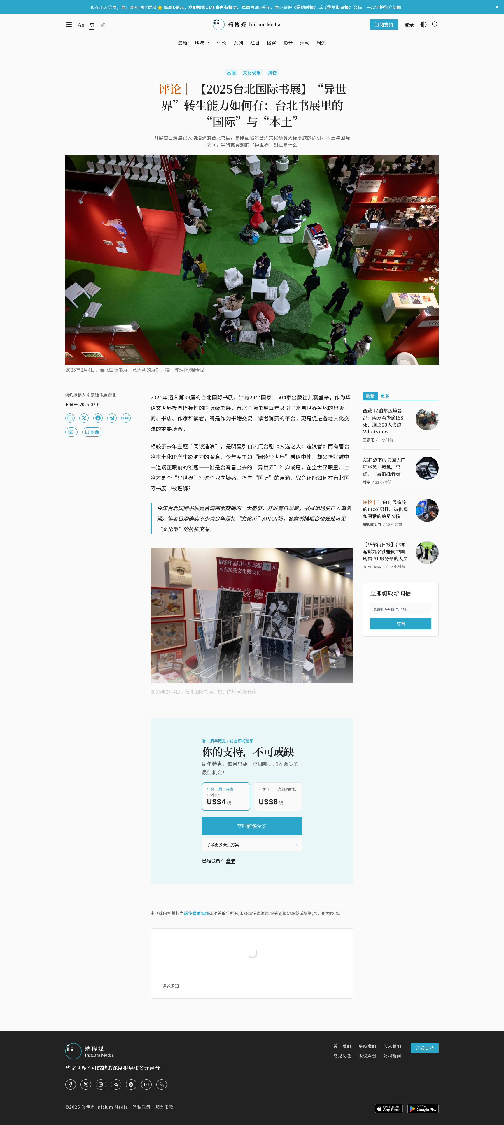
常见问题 (342, 1056)
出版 (231, 73)
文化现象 (252, 73)
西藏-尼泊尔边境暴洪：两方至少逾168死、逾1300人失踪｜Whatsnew (384, 421)
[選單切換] (207, 42)
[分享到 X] (84, 418)
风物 (272, 73)
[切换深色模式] (421, 24)
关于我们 (342, 1046)
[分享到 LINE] (126, 418)
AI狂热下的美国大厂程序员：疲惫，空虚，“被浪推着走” (384, 467)
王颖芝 (368, 440)
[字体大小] (81, 24)
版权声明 (367, 1056)
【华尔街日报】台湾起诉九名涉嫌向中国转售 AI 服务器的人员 (385, 551)
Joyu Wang (373, 566)
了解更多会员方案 (222, 844)
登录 (230, 860)
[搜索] (433, 24)
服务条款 (164, 1107)
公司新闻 (392, 1056)
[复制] (70, 418)
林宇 (366, 482)
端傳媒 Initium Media (104, 1107)
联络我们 (367, 1046)
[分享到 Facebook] (98, 418)
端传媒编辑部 (196, 913)
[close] (497, 7)
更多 (385, 396)
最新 (370, 396)
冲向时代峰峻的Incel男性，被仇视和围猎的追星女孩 (385, 509)
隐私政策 (142, 1107)
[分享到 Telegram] (112, 418)
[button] (199, 42)
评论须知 (170, 986)
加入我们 (392, 1046)
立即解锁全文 (252, 826)
